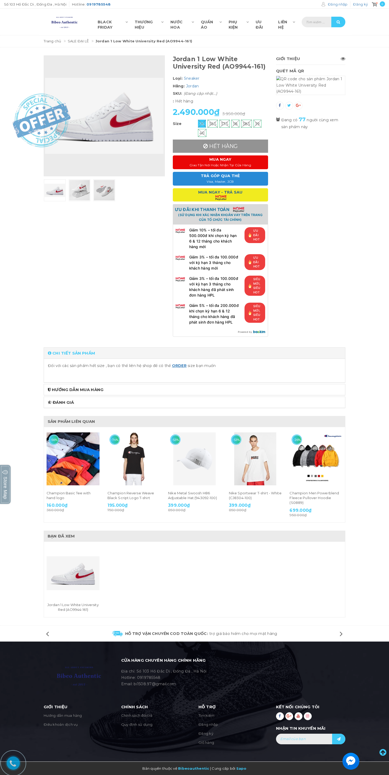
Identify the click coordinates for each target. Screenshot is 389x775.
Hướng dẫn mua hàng (63, 715)
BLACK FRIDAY (105, 23)
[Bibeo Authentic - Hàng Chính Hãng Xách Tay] (65, 22)
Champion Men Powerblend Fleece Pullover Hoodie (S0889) (314, 498)
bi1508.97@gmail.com (155, 684)
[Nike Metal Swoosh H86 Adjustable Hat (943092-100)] (194, 458)
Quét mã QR (290, 70)
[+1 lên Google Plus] (298, 106)
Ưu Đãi (259, 23)
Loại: (178, 78)
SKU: (177, 93)
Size (177, 123)
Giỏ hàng (206, 742)
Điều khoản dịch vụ (61, 724)
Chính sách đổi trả (137, 715)
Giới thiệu (288, 58)
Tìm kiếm (206, 715)
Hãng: (179, 86)
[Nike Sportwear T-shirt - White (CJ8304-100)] (255, 458)
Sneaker (192, 78)
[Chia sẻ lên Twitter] (289, 106)
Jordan (192, 86)
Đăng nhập (208, 724)
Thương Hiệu (144, 23)
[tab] (194, 353)
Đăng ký (205, 733)
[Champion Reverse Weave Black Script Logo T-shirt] (133, 458)
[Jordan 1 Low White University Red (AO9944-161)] (73, 573)
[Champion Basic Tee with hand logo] (73, 458)
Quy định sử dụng (137, 724)
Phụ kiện (233, 23)
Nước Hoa (176, 23)
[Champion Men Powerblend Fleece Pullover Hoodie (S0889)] (316, 458)
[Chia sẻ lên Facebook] (280, 106)
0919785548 (149, 677)
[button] (194, 353)
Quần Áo (207, 23)
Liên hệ (282, 23)
